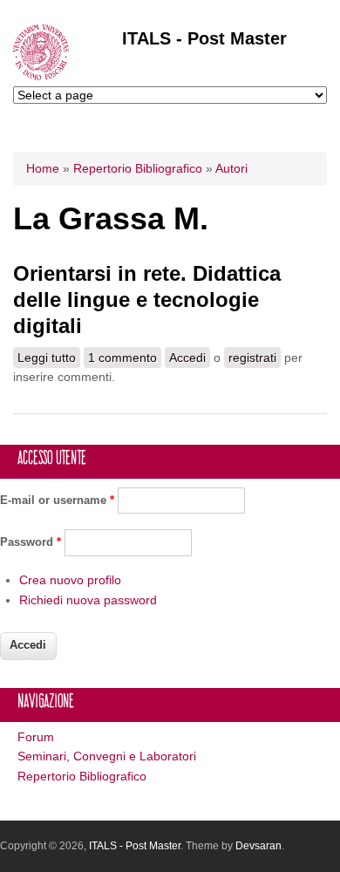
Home (42, 168)
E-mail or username (57, 500)
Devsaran (258, 846)
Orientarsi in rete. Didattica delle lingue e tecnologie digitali (147, 299)
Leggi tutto (48, 359)
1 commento (122, 357)
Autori (231, 168)
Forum (35, 737)
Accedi (187, 357)
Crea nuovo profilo (70, 580)
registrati (252, 357)
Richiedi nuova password (88, 600)
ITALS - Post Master (204, 38)
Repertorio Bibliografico (137, 168)
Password (30, 541)
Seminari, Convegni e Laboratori (106, 756)
